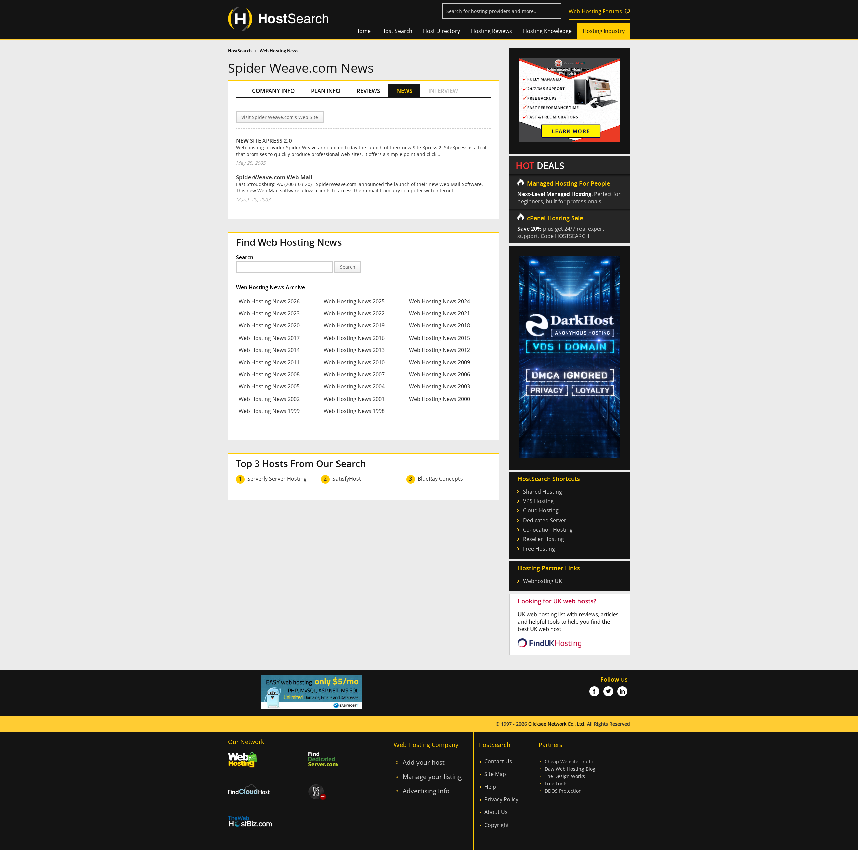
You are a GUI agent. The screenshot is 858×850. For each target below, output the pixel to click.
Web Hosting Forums (595, 11)
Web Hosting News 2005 (269, 386)
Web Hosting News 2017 (269, 338)
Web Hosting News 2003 (439, 386)
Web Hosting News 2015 (439, 338)
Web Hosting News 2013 (354, 350)
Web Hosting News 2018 (439, 325)
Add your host (424, 762)
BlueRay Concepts (440, 478)
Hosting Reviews (491, 31)
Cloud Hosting (541, 510)
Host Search (396, 31)
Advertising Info (426, 790)
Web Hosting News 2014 (269, 350)
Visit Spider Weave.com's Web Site (279, 117)
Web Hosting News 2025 (354, 301)
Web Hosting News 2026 (269, 301)
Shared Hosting (542, 491)
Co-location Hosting (548, 529)
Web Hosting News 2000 (439, 399)
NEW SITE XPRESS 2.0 (264, 140)
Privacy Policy (501, 799)
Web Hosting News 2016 (354, 338)
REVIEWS (368, 91)
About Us (496, 812)
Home (363, 31)
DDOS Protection (563, 791)
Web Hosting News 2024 (439, 301)
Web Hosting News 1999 (269, 411)
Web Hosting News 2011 (269, 362)
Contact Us (498, 761)
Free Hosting (539, 548)
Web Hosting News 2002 (269, 399)
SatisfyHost (346, 478)
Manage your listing (432, 776)
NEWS (404, 91)
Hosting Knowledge (547, 31)
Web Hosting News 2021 (439, 313)
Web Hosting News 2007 (354, 374)
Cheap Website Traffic (569, 761)
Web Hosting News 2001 (354, 399)
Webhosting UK (542, 581)
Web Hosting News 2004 (354, 386)
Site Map (495, 774)
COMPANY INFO (273, 91)
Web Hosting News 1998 (354, 411)
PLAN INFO (325, 91)
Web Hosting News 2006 (439, 374)
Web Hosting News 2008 (269, 374)
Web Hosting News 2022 (354, 313)
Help (490, 786)
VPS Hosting (538, 501)
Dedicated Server (544, 520)
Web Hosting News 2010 (354, 362)
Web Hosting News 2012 (439, 350)
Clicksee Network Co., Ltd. (557, 724)
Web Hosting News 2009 (439, 362)
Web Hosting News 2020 (269, 325)
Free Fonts (556, 783)
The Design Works (565, 776)
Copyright (496, 825)
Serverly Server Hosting (277, 478)
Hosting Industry (604, 31)
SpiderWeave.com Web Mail (274, 177)
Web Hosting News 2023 (269, 313)
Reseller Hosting (543, 539)
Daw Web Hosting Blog (570, 769)
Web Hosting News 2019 (354, 325)
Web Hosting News (279, 51)
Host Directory (441, 31)
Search (347, 267)
